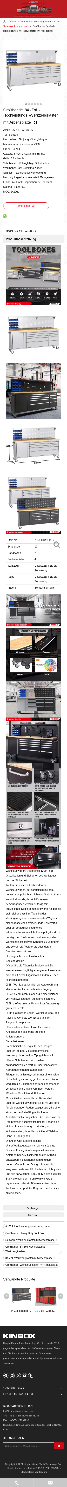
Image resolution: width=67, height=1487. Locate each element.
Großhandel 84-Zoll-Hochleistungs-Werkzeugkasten (25, 1249)
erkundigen (24, 205)
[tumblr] (30, 1375)
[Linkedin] (12, 1375)
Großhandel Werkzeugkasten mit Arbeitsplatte (31, 1264)
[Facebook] (6, 1375)
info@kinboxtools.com (22, 1411)
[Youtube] (24, 1375)
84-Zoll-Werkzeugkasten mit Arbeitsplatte (29, 1258)
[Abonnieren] (59, 1445)
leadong (43, 1472)
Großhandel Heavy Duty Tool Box (24, 1233)
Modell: (10, 231)
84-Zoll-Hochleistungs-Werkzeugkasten (28, 1226)
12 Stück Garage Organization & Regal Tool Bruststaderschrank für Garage (21, 1310)
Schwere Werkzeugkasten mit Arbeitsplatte (30, 1240)
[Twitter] (18, 1375)
